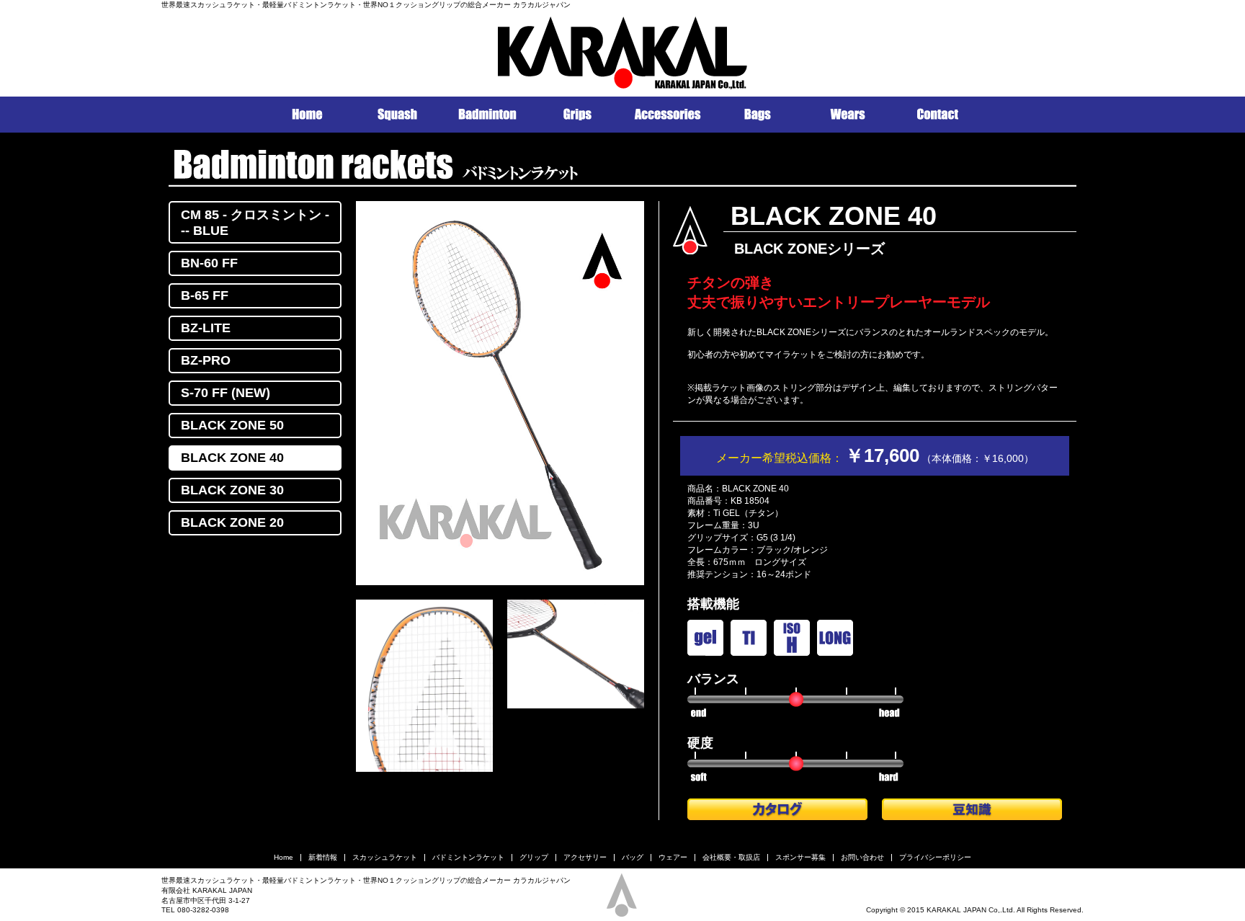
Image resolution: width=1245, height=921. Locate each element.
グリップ (533, 857)
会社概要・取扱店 (731, 857)
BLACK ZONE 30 (232, 490)
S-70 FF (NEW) (225, 393)
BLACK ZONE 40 (232, 457)
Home (283, 857)
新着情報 (322, 857)
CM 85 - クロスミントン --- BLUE (255, 223)
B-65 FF (204, 295)
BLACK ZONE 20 (232, 522)
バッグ (632, 857)
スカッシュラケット (384, 857)
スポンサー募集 (800, 857)
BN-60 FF (209, 263)
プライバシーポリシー (935, 857)
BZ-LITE (206, 328)
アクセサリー (585, 857)
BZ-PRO (206, 360)
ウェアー (673, 857)
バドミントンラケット (468, 857)
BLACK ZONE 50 (232, 425)
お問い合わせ (862, 857)
